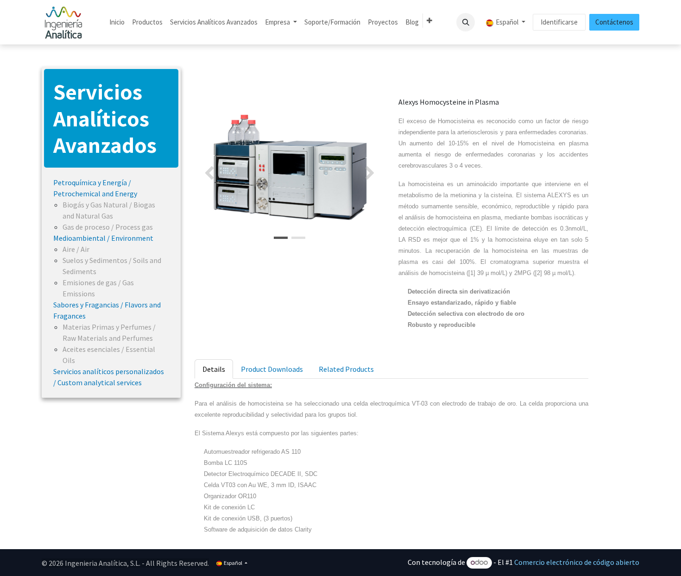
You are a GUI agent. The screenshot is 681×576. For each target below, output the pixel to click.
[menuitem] (117, 22)
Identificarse (559, 22)
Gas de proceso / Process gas (108, 227)
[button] (465, 22)
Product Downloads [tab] (272, 369)
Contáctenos (614, 22)
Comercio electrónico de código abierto (576, 562)
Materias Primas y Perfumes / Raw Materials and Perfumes (109, 332)
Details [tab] (213, 369)
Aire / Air (76, 249)
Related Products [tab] (346, 369)
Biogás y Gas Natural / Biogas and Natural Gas (109, 210)
